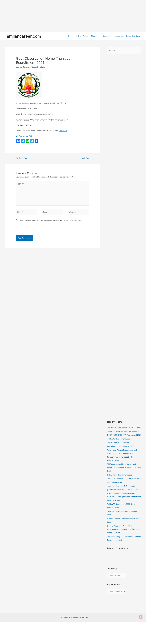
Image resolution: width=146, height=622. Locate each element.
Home (70, 36)
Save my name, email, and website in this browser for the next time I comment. (50, 220)
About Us (119, 36)
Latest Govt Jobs (133, 36)
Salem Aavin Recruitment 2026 (119, 475)
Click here (63, 131)
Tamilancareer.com (23, 36)
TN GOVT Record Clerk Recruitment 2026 (124, 428)
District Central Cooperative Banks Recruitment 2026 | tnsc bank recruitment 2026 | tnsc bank (124, 496)
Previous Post (20, 158)
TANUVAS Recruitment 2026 (118, 439)
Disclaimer (95, 36)
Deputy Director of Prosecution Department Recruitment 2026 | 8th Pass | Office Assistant (124, 529)
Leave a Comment (23, 67)
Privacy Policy (82, 36)
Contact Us (107, 36)
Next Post (86, 158)
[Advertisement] (68, 16)
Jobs (34, 67)
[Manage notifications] (140, 617)
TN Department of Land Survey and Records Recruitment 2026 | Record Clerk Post (124, 467)
